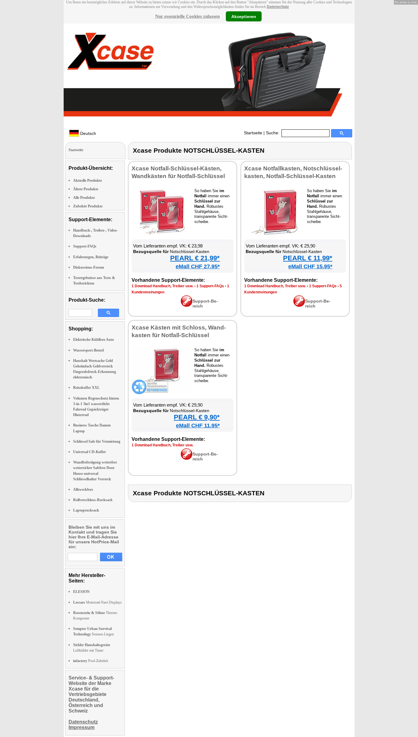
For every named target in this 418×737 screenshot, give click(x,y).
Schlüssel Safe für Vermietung (96, 441)
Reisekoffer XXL (86, 387)
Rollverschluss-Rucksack (93, 500)
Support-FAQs (84, 246)
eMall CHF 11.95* (198, 425)
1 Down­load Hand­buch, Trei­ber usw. (162, 286)
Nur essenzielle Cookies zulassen (187, 16)
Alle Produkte (84, 197)
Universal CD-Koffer (89, 452)
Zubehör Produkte (88, 206)
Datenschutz (278, 7)
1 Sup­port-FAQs (210, 286)
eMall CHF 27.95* (198, 266)
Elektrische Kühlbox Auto (93, 339)
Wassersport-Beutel (88, 350)
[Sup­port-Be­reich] (186, 305)
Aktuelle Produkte (87, 180)
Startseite (253, 132)
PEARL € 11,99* (307, 258)
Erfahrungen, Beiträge (90, 257)
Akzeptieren (243, 16)
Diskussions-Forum (88, 267)
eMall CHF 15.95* (310, 266)
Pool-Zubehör (90, 661)
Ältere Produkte (85, 189)
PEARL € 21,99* (195, 258)
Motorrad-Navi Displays (97, 602)
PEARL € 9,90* (197, 417)
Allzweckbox (83, 489)
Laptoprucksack (86, 510)
